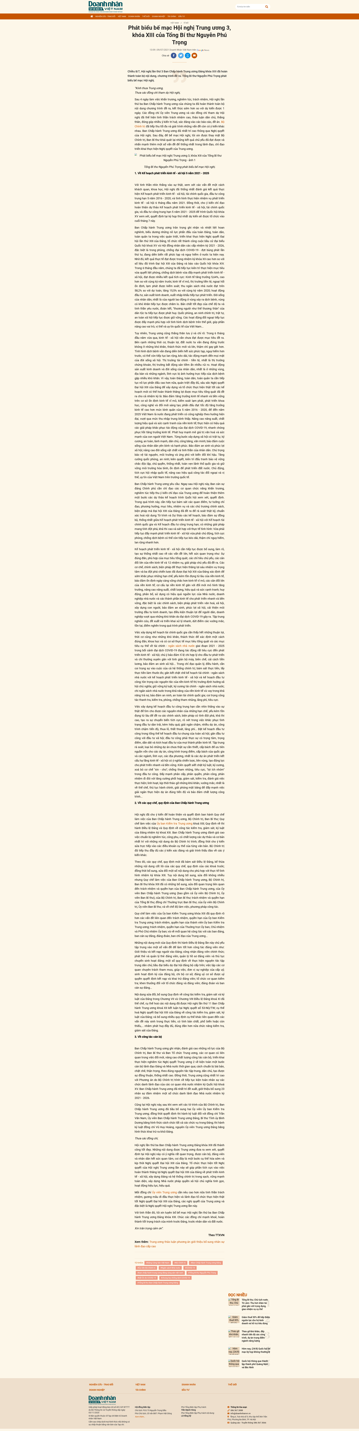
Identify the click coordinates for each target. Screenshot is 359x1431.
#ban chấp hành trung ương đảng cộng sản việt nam (160, 1273)
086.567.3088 (237, 1410)
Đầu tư (181, 16)
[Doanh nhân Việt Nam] (102, 1400)
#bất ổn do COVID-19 (146, 1278)
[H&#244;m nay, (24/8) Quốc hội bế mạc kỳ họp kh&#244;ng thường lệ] (234, 1351)
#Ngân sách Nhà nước (170, 1268)
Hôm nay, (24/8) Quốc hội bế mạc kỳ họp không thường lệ (256, 1350)
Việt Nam (122, 16)
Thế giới (146, 16)
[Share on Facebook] (173, 55)
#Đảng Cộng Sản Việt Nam (157, 1263)
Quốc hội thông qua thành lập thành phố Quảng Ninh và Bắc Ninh (255, 1364)
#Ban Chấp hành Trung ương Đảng (206, 1263)
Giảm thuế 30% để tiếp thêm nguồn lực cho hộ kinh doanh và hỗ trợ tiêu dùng (256, 1320)
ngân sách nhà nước (181, 646)
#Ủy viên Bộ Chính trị (146, 1268)
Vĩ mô (186, 23)
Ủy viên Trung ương (164, 1192)
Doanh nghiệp (158, 16)
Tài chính (171, 16)
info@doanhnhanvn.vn (241, 1413)
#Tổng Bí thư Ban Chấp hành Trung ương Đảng (157, 1283)
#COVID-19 (190, 1268)
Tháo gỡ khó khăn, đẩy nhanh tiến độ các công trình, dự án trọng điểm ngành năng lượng (253, 1336)
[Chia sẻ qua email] (194, 55)
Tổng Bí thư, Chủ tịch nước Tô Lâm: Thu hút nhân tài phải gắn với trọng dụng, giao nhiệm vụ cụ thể (255, 1304)
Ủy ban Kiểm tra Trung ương (174, 823)
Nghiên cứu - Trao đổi (105, 16)
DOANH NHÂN (134, 16)
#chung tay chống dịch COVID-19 (175, 1278)
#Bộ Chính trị (180, 1263)
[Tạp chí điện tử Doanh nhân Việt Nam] (105, 6)
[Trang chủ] (91, 16)
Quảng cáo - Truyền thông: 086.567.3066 (248, 1423)
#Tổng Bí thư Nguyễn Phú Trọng (202, 1273)
